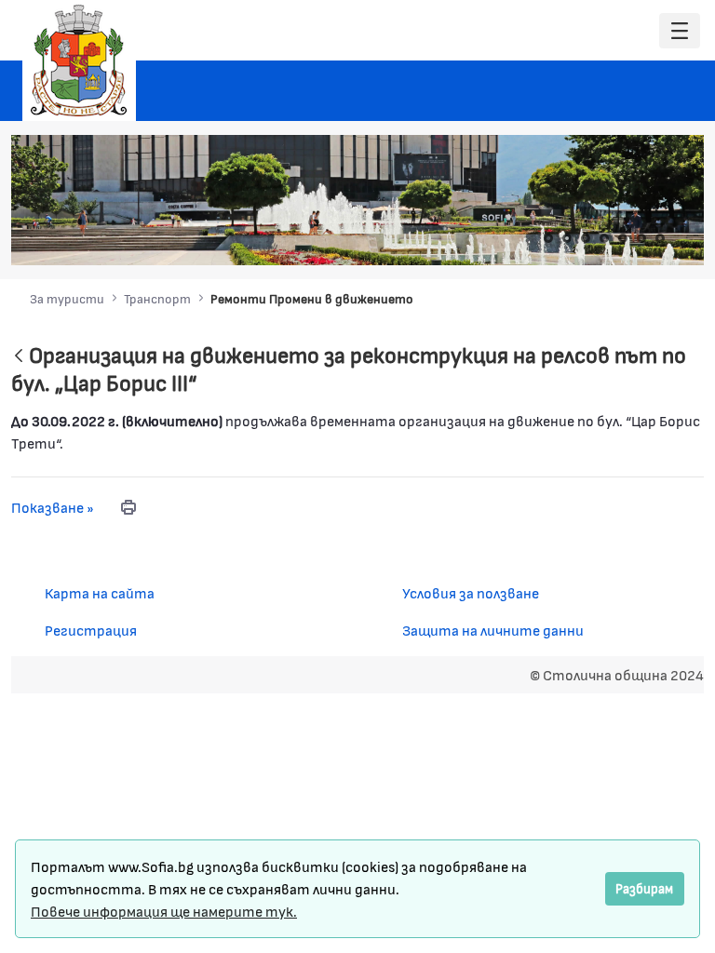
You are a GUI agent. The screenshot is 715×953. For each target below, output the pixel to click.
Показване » (52, 507)
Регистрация (91, 629)
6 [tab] (641, 238)
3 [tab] (585, 238)
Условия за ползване (470, 592)
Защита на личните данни (493, 629)
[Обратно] (18, 357)
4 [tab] (604, 238)
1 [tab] (548, 238)
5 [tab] (622, 238)
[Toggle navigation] (679, 31)
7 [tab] (660, 238)
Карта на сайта (100, 592)
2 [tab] (567, 238)
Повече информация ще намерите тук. (164, 910)
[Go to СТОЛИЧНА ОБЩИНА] (79, 60)
